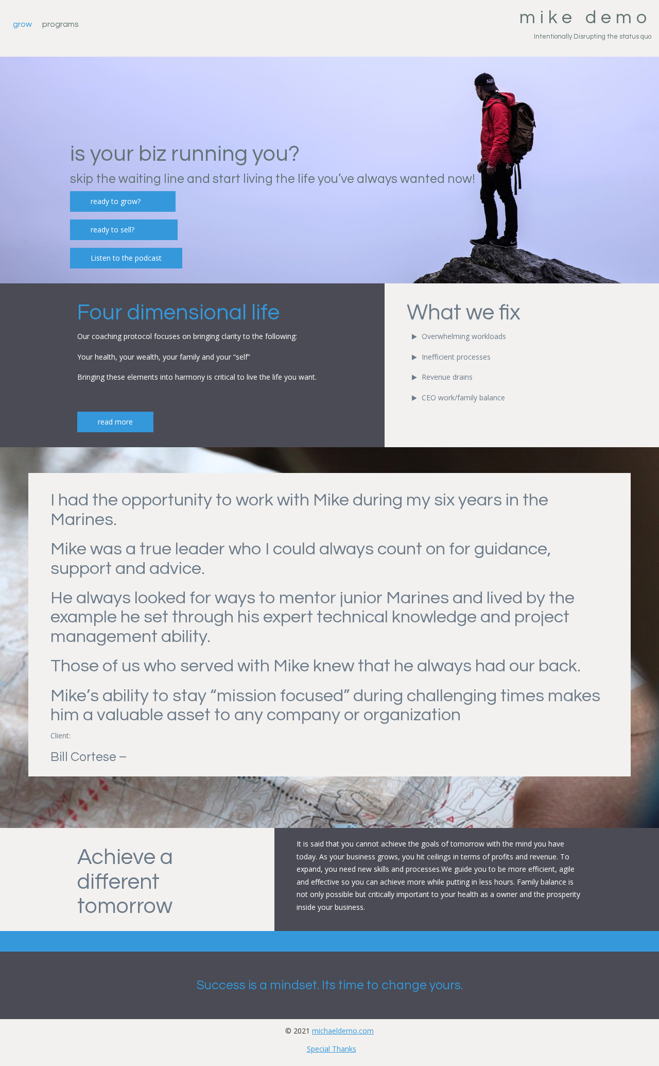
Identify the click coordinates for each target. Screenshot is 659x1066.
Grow (22, 24)
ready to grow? (123, 201)
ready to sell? (124, 229)
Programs (60, 24)
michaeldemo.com (343, 1031)
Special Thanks (331, 1049)
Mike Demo (585, 17)
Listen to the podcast (126, 258)
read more (115, 422)
